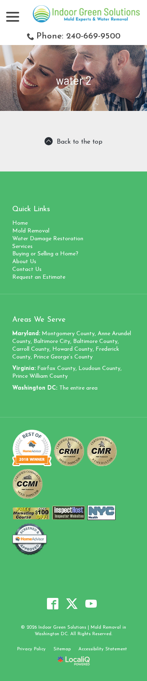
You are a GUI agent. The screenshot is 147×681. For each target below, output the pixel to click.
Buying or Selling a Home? (45, 254)
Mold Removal (30, 231)
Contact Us (27, 269)
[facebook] (53, 603)
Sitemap (62, 649)
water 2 (73, 80)
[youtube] (91, 603)
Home (20, 223)
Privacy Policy (31, 649)
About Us (24, 262)
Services (22, 247)
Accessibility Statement (102, 649)
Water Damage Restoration (47, 239)
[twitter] (72, 603)
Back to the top (79, 142)
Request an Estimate (38, 277)
